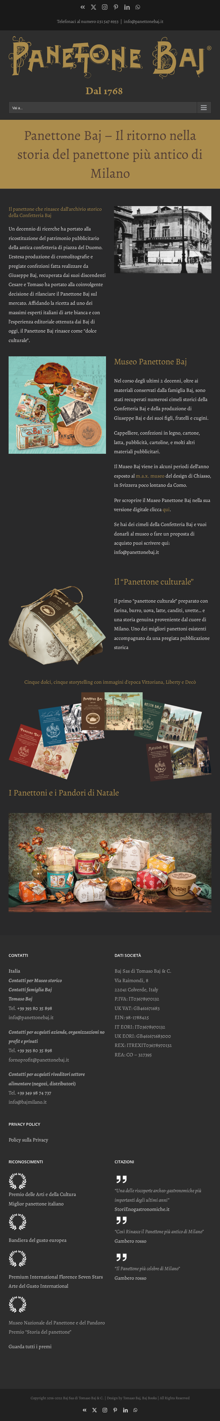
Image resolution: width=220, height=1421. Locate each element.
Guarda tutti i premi (30, 1346)
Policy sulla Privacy (28, 1139)
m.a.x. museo (150, 475)
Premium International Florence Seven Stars (56, 1276)
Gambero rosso (130, 1241)
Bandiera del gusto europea (37, 1240)
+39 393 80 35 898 (34, 1008)
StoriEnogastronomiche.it (142, 1209)
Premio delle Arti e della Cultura (42, 1194)
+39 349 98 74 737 (34, 1092)
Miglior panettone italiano (36, 1203)
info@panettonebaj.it (143, 21)
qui (166, 509)
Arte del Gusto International (38, 1286)
